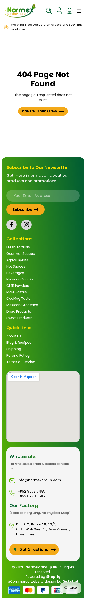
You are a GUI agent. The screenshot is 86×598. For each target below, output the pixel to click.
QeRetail (70, 581)
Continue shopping (39, 111)
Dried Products (18, 311)
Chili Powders (17, 285)
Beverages (15, 272)
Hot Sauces (15, 266)
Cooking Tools (18, 298)
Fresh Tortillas (18, 247)
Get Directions (33, 549)
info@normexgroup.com (39, 480)
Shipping (13, 349)
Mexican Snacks (19, 279)
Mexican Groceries (22, 305)
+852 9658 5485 (31, 491)
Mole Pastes (16, 292)
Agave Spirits (17, 260)
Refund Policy (18, 355)
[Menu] (77, 10)
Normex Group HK (41, 567)
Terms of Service (20, 361)
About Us (13, 336)
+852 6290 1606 (31, 496)
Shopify (53, 576)
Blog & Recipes (18, 342)
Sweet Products (19, 317)
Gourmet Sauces (20, 253)
